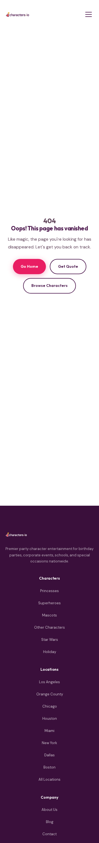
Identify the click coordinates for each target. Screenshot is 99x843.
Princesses (49, 590)
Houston (49, 718)
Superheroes (49, 603)
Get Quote (68, 266)
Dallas (49, 755)
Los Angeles (49, 682)
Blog (49, 821)
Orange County (49, 694)
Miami (49, 730)
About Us (49, 809)
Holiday (49, 651)
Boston (49, 767)
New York (49, 743)
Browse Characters (49, 285)
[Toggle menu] (88, 14)
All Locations (49, 779)
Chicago (49, 706)
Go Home (29, 266)
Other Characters (49, 627)
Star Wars (49, 639)
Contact (49, 834)
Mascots (49, 615)
